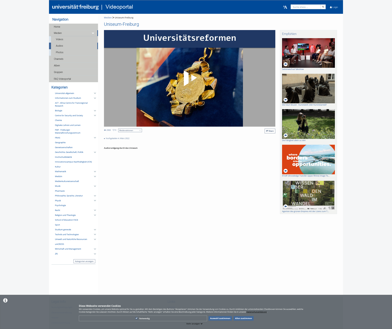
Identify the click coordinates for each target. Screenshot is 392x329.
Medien (58, 33)
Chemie (58, 120)
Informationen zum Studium (68, 98)
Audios (59, 45)
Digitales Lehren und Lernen (68, 125)
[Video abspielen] (189, 78)
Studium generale (63, 229)
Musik (57, 186)
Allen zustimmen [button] (243, 318)
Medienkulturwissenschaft (67, 181)
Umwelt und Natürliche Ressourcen (71, 239)
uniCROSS (59, 244)
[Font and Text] (285, 7)
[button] (73, 27)
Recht (57, 210)
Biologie (58, 110)
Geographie (60, 142)
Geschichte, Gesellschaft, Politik (69, 152)
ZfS (56, 253)
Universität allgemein (64, 93)
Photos (59, 52)
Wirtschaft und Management (68, 248)
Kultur (58, 166)
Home (57, 26)
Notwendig (144, 318)
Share (271, 131)
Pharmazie (60, 190)
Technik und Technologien (67, 234)
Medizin (58, 176)
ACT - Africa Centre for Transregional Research (71, 104)
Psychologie (60, 205)
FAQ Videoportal (62, 79)
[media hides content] (93, 33)
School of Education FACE (66, 219)
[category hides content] (94, 93)
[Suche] (323, 6)
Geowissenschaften (64, 147)
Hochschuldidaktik (63, 157)
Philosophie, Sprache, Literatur (69, 195)
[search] (306, 6)
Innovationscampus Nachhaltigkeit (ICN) (73, 161)
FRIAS (57, 137)
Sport (57, 224)
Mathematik (60, 171)
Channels (58, 59)
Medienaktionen (126, 130)
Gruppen (58, 72)
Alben (57, 65)
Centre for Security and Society (69, 115)
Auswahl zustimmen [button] (220, 318)
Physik (58, 200)
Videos (59, 39)
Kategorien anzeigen (84, 261)
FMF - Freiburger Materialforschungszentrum (67, 131)
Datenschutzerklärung (257, 311)
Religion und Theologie (65, 215)
